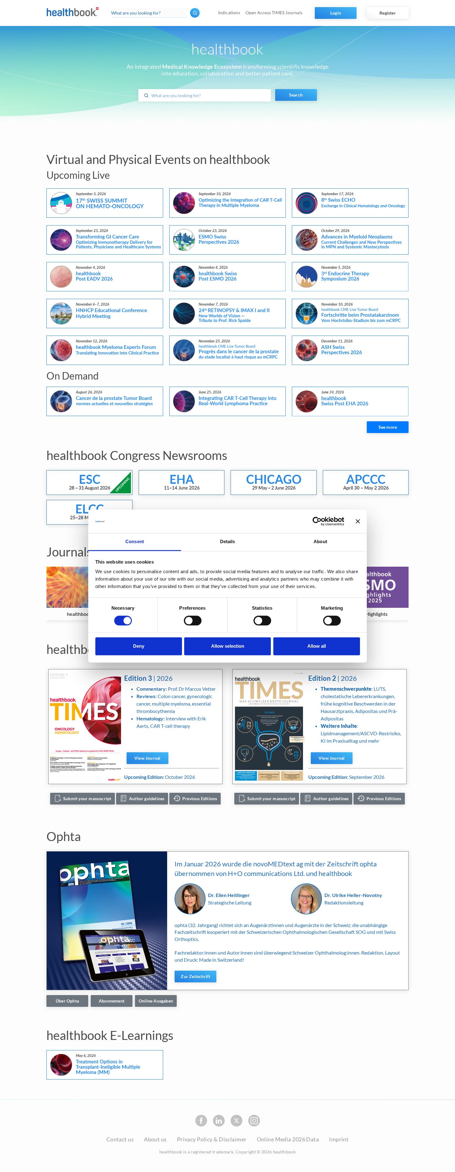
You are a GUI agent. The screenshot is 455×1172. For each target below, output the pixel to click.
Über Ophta (67, 1000)
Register (387, 12)
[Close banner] (358, 521)
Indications (229, 12)
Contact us (120, 1139)
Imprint (339, 1139)
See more (388, 427)
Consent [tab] (134, 541)
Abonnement (111, 1000)
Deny (138, 646)
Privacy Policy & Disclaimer (212, 1139)
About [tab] (320, 541)
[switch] (193, 620)
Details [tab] (227, 541)
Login (335, 12)
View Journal (147, 758)
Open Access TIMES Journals (273, 12)
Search (296, 94)
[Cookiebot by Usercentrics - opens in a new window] (317, 521)
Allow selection (227, 646)
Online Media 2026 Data (288, 1139)
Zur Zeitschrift (195, 976)
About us (155, 1139)
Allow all (316, 646)
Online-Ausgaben (156, 1000)
